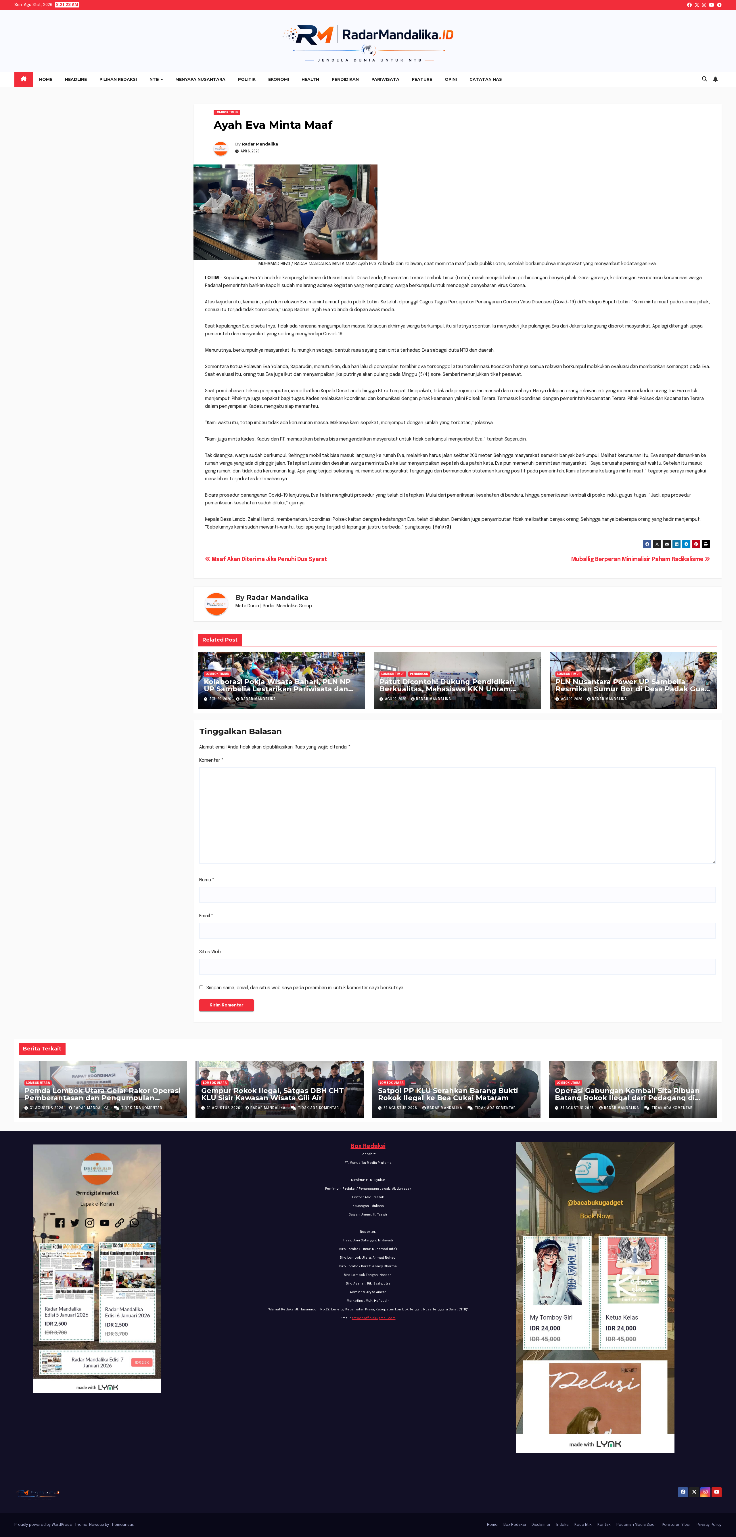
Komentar (211, 760)
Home (45, 79)
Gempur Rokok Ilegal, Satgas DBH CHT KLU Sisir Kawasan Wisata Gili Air (272, 1094)
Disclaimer (541, 1525)
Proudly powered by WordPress (43, 1525)
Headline (76, 79)
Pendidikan (345, 79)
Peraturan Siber (676, 1525)
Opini (451, 79)
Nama (206, 880)
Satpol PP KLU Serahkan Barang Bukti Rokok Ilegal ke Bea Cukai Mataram (448, 1094)
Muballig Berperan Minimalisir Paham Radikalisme (638, 559)
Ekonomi (278, 79)
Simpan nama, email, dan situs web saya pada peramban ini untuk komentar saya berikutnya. (305, 987)
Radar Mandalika (260, 144)
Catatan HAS (485, 79)
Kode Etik (583, 1525)
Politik (247, 79)
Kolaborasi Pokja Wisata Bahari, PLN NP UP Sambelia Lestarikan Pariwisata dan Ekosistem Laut (277, 688)
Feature (422, 79)
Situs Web (210, 952)
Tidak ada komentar (141, 1108)
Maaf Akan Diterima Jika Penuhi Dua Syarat (268, 559)
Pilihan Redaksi (118, 79)
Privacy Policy (709, 1525)
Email (206, 916)
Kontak (604, 1525)
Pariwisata (385, 79)
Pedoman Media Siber (636, 1525)
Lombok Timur (227, 112)
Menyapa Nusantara (200, 79)
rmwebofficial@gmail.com (374, 1318)
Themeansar (121, 1525)
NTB (155, 79)
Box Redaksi (368, 1146)
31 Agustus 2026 (47, 1108)
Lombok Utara (38, 1083)
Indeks (562, 1525)
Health (310, 79)
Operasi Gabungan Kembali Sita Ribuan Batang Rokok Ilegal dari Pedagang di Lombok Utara (627, 1097)
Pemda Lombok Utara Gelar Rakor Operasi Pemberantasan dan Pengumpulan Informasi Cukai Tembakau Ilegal (102, 1097)
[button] (704, 79)
